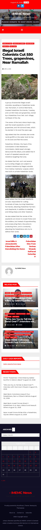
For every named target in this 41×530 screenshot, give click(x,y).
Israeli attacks (7, 43)
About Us (12, 512)
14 (25, 461)
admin (20, 325)
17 (3, 466)
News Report (30, 43)
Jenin (28, 313)
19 (14, 466)
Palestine (21, 295)
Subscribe (29, 512)
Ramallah (5, 46)
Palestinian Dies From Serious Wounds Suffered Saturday (31, 247)
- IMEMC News (20, 14)
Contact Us (20, 512)
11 (8, 461)
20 (20, 466)
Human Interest (16, 292)
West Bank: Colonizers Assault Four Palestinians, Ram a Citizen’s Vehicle (19, 342)
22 (30, 466)
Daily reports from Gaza (12, 364)
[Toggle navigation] (22, 30)
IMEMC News (21, 268)
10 (3, 461)
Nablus (12, 334)
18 (9, 466)
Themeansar (20, 508)
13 (19, 461)
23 (36, 466)
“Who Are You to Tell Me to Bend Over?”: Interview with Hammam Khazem (20, 321)
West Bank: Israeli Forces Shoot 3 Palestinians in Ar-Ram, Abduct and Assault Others (19, 405)
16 (36, 461)
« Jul (3, 480)
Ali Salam (21, 304)
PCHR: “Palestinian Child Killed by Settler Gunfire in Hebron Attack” (19, 300)
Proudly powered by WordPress (14, 505)
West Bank (13, 46)
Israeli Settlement (19, 43)
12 (14, 461)
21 (25, 466)
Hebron (7, 292)
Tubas (7, 337)
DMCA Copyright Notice (20, 516)
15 (30, 461)
